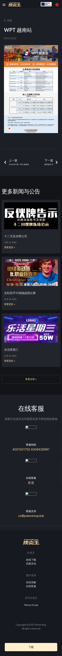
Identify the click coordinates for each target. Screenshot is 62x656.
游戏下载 (31, 559)
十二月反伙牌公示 (15, 236)
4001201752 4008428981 (30, 449)
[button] (4, 4)
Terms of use (31, 604)
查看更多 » (9, 247)
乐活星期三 (11, 349)
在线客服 (31, 586)
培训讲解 (31, 582)
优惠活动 (31, 563)
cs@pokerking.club (31, 516)
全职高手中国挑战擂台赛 (20, 293)
